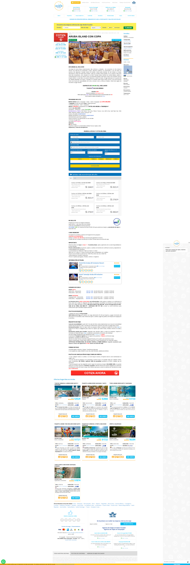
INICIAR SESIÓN (76, 2)
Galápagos (105, 558)
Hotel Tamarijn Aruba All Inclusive (90, 274)
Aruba (73, 33)
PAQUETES (69, 15)
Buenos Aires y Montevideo (114, 557)
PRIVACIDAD (114, 2)
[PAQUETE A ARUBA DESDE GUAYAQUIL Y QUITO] (95, 391)
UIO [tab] (71, 178)
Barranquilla (87, 503)
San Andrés (63, 507)
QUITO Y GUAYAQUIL (63, 404)
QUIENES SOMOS (85, 2)
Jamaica (74, 505)
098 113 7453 (94, 11)
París (91, 560)
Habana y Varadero (65, 505)
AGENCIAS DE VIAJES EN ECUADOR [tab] (95, 553)
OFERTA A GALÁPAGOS (115, 424)
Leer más (81, 268)
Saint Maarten (134, 560)
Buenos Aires (107, 557)
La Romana (98, 505)
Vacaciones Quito (112, 33)
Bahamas (79, 503)
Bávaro (98, 503)
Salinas (54, 562)
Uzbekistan (108, 562)
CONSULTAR (98, 334)
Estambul (91, 558)
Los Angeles (99, 559)
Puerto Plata (106, 505)
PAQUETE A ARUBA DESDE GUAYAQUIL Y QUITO (94, 383)
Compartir (117, 40)
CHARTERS (90, 15)
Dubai (69, 558)
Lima (87, 559)
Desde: (104, 27)
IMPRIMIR (73, 40)
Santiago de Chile (71, 562)
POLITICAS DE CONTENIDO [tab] (78, 553)
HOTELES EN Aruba (78, 33)
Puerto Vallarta (105, 560)
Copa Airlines (126, 56)
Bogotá (101, 557)
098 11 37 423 (128, 11)
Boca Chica (111, 503)
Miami (136, 559)
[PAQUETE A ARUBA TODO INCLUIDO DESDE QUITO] (68, 431)
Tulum (88, 507)
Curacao (56, 505)
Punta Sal (113, 560)
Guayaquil (117, 27)
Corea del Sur (58, 558)
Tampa (94, 562)
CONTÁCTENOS (131, 15)
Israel (56, 559)
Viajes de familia (105, 33)
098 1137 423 (125, 548)
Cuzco (64, 558)
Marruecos (119, 559)
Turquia (105, 562)
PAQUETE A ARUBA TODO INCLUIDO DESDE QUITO (67, 424)
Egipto (77, 558)
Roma (131, 560)
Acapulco (54, 557)
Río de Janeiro (120, 560)
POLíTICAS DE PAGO (106, 2)
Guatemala (113, 558)
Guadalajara (109, 558)
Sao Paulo (80, 562)
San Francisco (61, 562)
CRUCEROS (100, 15)
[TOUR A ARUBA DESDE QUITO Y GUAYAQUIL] (122, 391)
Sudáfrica (87, 562)
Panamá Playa (87, 560)
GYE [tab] (75, 178)
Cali (118, 557)
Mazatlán (122, 559)
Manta (116, 559)
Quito (110, 27)
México (133, 559)
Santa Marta (71, 507)
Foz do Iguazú (101, 558)
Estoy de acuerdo (60, 564)
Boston (104, 557)
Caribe (70, 33)
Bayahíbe (104, 503)
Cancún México (119, 503)
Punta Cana (114, 505)
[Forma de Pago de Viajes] (71, 529)
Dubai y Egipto (73, 558)
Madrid (110, 559)
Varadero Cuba (95, 507)
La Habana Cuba (89, 505)
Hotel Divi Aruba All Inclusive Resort (91, 263)
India (54, 559)
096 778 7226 (111, 11)
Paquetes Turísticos (96, 33)
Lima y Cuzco (90, 559)
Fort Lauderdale (96, 558)
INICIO (59, 15)
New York (66, 560)
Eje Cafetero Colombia (86, 558)
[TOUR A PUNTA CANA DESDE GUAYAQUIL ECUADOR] (68, 472)
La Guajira (71, 559)
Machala (106, 559)
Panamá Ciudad (74, 560)
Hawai (127, 558)
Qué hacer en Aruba (87, 33)
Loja (93, 559)
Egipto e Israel (80, 558)
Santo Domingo (80, 507)
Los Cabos (103, 559)
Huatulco (133, 558)
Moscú (63, 560)
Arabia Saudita (62, 557)
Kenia (68, 559)
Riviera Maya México (124, 505)
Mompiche (60, 560)
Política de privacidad (69, 564)
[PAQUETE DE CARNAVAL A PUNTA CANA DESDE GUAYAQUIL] (95, 431)
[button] (73, 52)
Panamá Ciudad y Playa (81, 560)
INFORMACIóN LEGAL (95, 2)
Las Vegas (84, 559)
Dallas (67, 558)
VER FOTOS (117, 266)
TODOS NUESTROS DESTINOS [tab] (61, 553)
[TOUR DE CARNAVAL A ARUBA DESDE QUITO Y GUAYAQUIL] (68, 391)
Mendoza (130, 559)
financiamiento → (80, 532)
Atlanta (74, 557)
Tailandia (90, 562)
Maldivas (112, 559)
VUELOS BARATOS (79, 15)
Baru (93, 503)
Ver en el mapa (101, 266)
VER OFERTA (75, 416)
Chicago (130, 557)
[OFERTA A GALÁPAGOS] (122, 431)
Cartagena (128, 503)
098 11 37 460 (77, 11)
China (133, 557)
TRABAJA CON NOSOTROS (124, 2)
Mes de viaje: (85, 27)
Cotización (95, 166)
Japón (62, 559)
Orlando (70, 560)
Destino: (59, 27)
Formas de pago (66, 526)
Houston (130, 558)
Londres (96, 559)
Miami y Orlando (55, 560)
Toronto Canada (98, 562)
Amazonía (57, 557)
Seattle (84, 562)
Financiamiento (76, 526)
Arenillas (66, 557)
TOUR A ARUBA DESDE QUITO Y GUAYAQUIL (120, 383)
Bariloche (81, 557)
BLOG (121, 15)
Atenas (72, 557)
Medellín (126, 559)
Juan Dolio (80, 505)
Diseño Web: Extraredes (71, 540)
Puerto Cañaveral (95, 560)
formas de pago (71, 532)
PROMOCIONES (110, 15)
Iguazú (136, 558)
